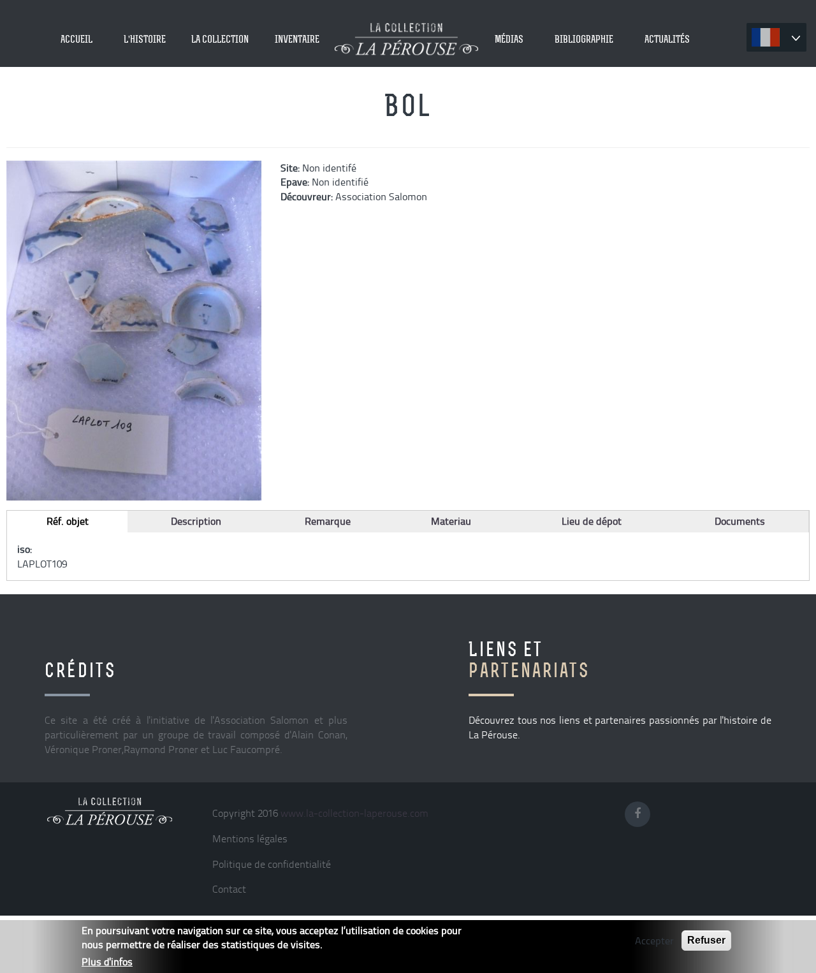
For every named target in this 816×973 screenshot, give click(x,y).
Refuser (706, 940)
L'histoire (145, 39)
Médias (509, 39)
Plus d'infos (107, 962)
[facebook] (641, 811)
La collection (220, 39)
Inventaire (297, 39)
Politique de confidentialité (271, 864)
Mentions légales (250, 838)
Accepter (654, 940)
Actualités (667, 39)
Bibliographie (584, 39)
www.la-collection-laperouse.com (354, 813)
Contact (229, 889)
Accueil (76, 39)
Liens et (529, 659)
